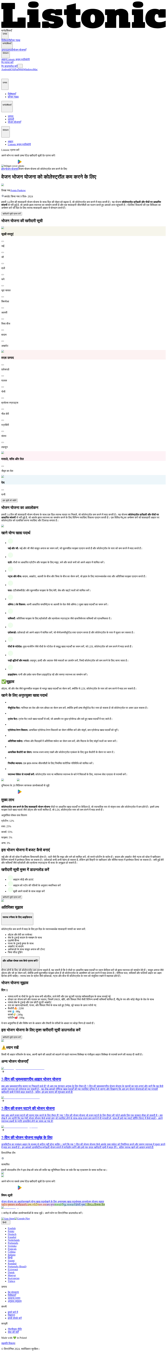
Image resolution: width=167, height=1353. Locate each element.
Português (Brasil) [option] (17, 1266)
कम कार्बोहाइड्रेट (19, 1204)
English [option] (12, 1228)
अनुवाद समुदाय (15, 1301)
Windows (28, 69)
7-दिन (88, 1204)
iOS (12, 69)
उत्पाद (4, 49)
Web (21, 69)
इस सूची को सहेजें (9, 500)
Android (5, 69)
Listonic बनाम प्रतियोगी (18, 59)
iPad (16, 69)
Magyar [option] (12, 1275)
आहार (4, 59)
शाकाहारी (58, 1204)
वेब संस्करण (13, 1292)
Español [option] (12, 1237)
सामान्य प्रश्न (14, 1298)
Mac (35, 69)
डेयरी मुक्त (80, 1204)
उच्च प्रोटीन (33, 1204)
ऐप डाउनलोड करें (9, 66)
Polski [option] (11, 1231)
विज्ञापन (11, 1315)
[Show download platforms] (20, 66)
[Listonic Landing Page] (83, 27)
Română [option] (12, 1263)
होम (3, 168)
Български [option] (13, 1278)
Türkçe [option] (11, 1281)
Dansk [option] (11, 1272)
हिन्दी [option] (10, 1257)
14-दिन (94, 1204)
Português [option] (13, 1243)
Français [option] (12, 1248)
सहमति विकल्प (8, 1343)
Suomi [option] (11, 1260)
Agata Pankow (18, 190)
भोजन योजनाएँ (19, 49)
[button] (5, 75)
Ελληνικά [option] (13, 1269)
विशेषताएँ (5, 40)
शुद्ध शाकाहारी (69, 1204)
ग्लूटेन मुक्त (6, 1204)
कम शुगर (50, 1204)
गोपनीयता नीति (15, 1329)
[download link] (8, 1218)
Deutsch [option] (12, 1234)
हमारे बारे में (13, 1312)
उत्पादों (10, 49)
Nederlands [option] (14, 1240)
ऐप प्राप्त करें (7, 62)
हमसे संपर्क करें (15, 1318)
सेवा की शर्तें (13, 1332)
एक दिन (101, 1204)
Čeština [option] (11, 1251)
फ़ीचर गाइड (14, 40)
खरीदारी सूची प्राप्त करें (12, 213)
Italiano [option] (11, 1254)
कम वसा (42, 1204)
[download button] (9, 163)
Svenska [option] (12, 1246)
